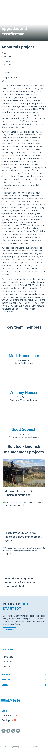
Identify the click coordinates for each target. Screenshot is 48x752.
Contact (8, 661)
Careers (8, 666)
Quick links (7, 649)
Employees (7, 720)
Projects (8, 657)
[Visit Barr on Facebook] (8, 731)
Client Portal (8, 715)
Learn (4, 685)
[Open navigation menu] (44, 4)
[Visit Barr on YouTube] (18, 731)
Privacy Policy (33, 747)
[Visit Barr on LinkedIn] (3, 731)
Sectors (5, 674)
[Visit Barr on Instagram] (13, 731)
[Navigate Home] (10, 4)
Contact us (9, 630)
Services (6, 679)
